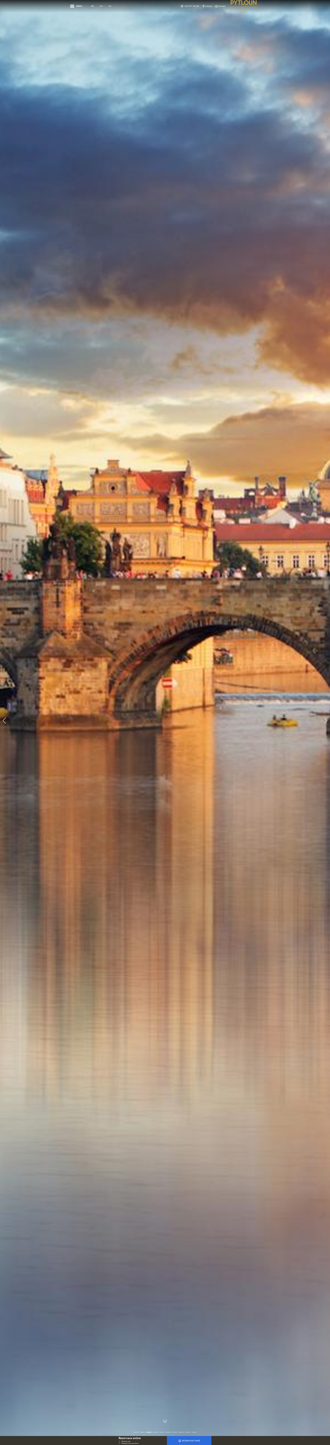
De (110, 6)
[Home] (244, 6)
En (101, 6)
